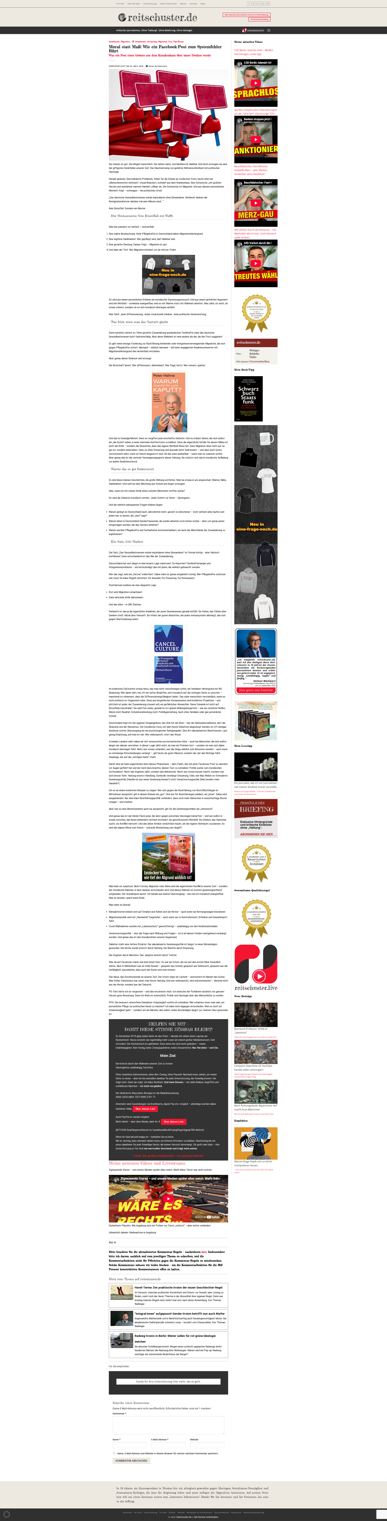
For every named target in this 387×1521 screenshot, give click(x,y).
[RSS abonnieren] (263, 4)
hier (204, 1251)
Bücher (183, 3)
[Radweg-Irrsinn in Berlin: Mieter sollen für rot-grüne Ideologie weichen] (168, 1345)
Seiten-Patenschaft (168, 3)
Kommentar (119, 1413)
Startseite (127, 1512)
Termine (163, 1512)
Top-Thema (178, 41)
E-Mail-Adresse (159, 1439)
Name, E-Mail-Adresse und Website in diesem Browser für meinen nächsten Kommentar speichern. (168, 1453)
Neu (170, 41)
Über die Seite (133, 3)
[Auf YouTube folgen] (268, 4)
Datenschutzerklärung (254, 1512)
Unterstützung (149, 3)
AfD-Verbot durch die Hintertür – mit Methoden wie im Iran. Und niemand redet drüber (255, 233)
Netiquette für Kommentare (199, 1512)
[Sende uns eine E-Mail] (258, 4)
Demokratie (114, 41)
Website (194, 1439)
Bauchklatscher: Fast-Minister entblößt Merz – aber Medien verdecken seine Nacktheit (251, 170)
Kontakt (193, 3)
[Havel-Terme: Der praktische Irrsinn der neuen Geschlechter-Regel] (168, 1295)
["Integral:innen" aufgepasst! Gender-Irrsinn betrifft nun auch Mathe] (168, 1319)
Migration (125, 41)
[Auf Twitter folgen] (254, 4)
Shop (202, 3)
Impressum (236, 1512)
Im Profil (120, 3)
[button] (269, 30)
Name (116, 1439)
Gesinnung (152, 41)
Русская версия (221, 1512)
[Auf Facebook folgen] (249, 4)
